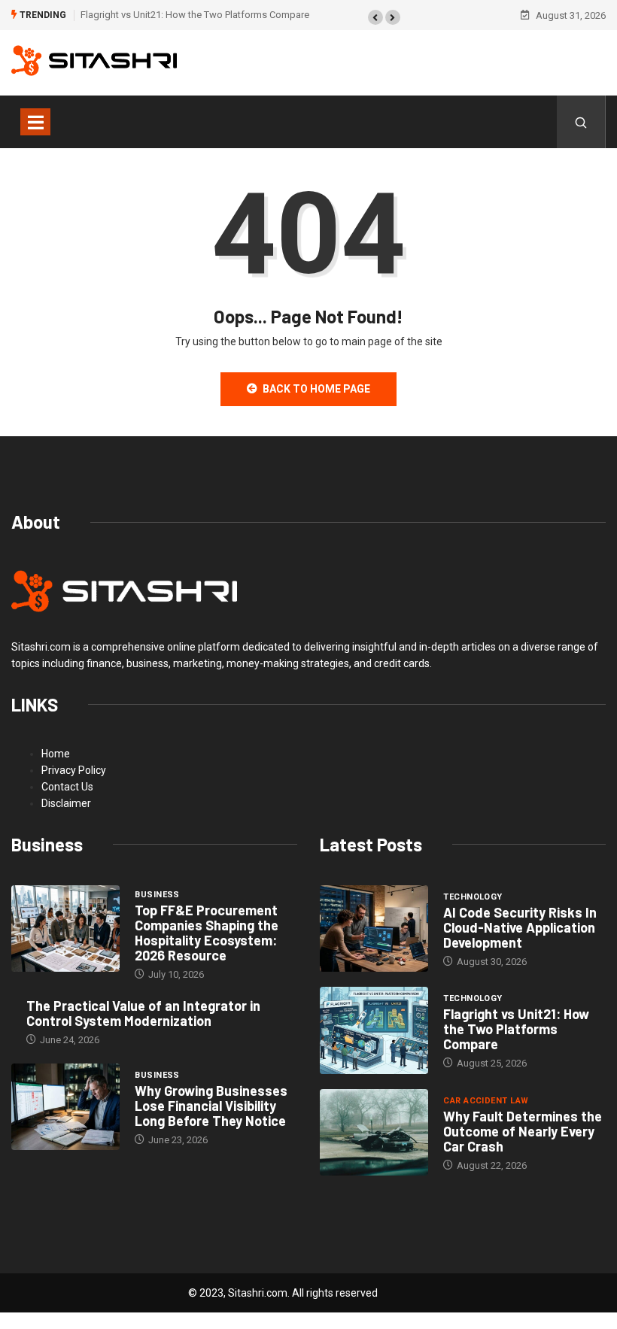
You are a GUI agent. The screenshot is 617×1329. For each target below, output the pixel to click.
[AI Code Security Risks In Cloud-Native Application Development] (374, 928)
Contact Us (67, 787)
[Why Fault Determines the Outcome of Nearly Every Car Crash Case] (374, 1132)
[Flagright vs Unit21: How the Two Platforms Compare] (374, 1030)
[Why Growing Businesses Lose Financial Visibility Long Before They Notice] (65, 1107)
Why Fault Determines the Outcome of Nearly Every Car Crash (522, 1131)
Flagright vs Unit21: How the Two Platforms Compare (195, 14)
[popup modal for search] (581, 122)
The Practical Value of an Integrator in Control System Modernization (143, 1013)
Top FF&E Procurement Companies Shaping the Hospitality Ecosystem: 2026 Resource (206, 932)
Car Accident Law (485, 1101)
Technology (472, 897)
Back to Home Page (316, 389)
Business (157, 895)
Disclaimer (66, 803)
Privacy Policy (73, 770)
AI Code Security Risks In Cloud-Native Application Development (520, 927)
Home (55, 754)
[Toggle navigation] (35, 121)
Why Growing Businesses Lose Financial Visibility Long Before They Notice (211, 1105)
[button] (375, 17)
